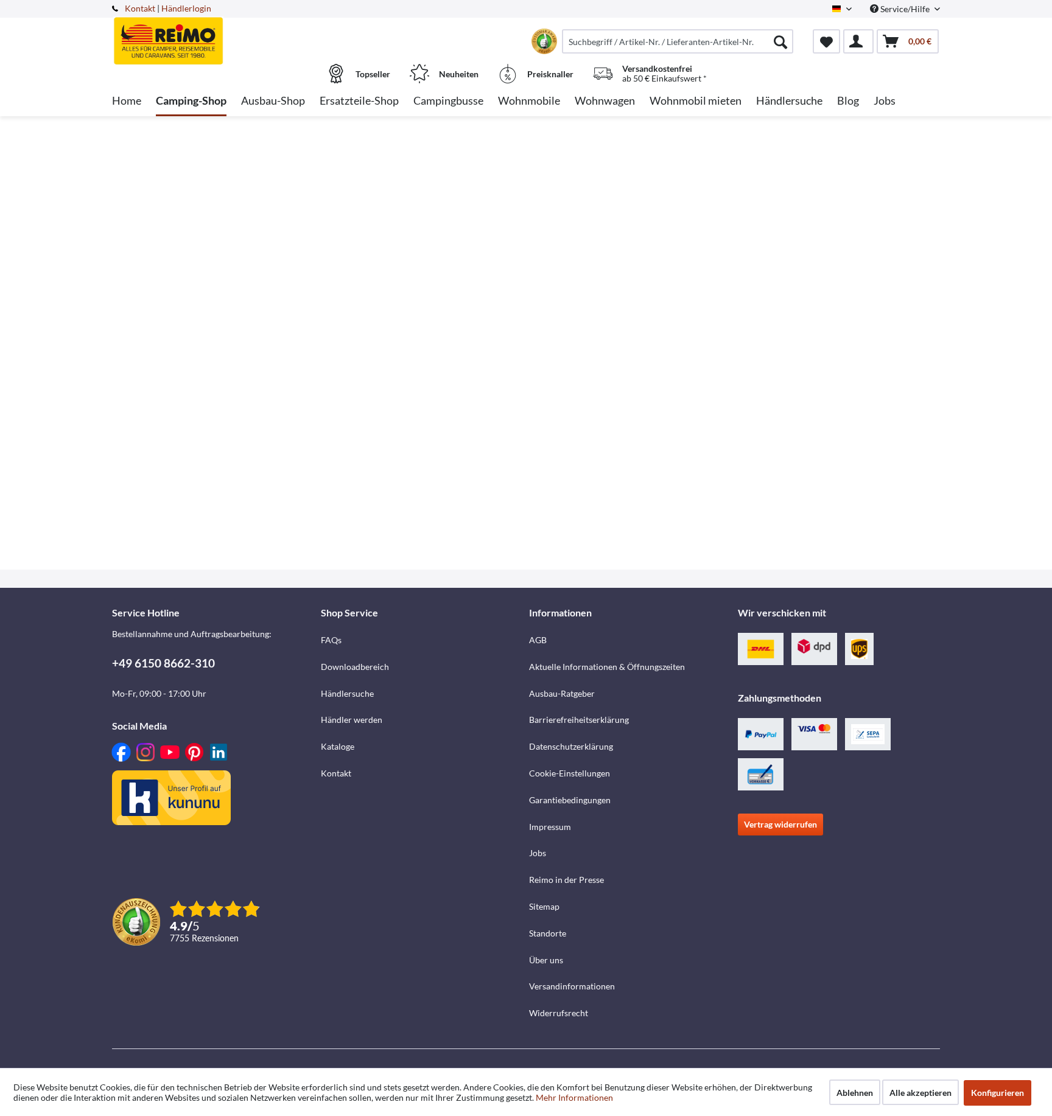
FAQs (331, 640)
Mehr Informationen (574, 1097)
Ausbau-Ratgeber (562, 693)
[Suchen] (780, 41)
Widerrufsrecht (558, 1013)
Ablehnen (854, 1092)
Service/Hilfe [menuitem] (904, 9)
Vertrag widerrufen (780, 824)
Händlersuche (347, 693)
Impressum (550, 826)
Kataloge (337, 746)
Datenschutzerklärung (571, 746)
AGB (538, 640)
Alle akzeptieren (920, 1092)
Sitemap (544, 906)
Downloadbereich (355, 666)
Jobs (537, 853)
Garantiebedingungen (570, 800)
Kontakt (140, 8)
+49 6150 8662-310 (163, 663)
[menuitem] (677, 41)
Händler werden (351, 719)
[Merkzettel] (826, 41)
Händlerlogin (186, 8)
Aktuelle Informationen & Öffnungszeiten (607, 666)
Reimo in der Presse (566, 879)
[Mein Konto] (858, 41)
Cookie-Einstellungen (569, 773)
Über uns (546, 960)
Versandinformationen (572, 986)
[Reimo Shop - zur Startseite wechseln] (215, 34)
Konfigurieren (997, 1092)
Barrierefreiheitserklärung (579, 719)
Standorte (547, 933)
